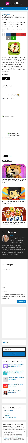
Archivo (6, 413)
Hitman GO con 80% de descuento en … (14, 391)
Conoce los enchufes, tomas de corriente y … (16, 378)
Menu (2, 8)
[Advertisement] (14, 322)
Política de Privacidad (10, 417)
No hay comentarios (7, 30)
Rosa (4, 29)
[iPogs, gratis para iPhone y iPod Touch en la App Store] (14, 193)
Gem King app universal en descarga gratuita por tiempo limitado (13, 223)
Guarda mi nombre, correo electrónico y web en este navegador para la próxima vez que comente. (13, 296)
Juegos (20, 29)
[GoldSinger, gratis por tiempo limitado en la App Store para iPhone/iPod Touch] (14, 170)
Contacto (6, 415)
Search (14, 354)
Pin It (10, 156)
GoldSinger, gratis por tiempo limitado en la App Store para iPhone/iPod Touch (14, 181)
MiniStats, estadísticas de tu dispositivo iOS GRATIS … (15, 365)
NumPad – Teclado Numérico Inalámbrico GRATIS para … (16, 371)
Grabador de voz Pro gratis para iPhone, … (15, 385)
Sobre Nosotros (8, 410)
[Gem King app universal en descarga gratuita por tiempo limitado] (14, 213)
